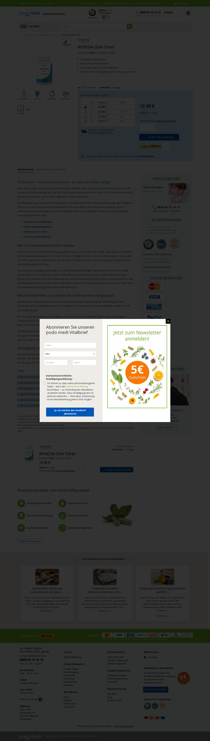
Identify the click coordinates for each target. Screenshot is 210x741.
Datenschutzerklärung (77, 386)
